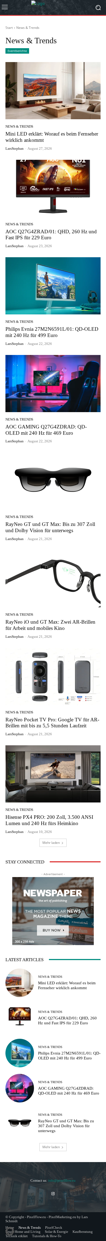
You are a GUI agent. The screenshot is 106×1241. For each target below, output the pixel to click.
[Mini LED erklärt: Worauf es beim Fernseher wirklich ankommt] (53, 90)
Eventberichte (17, 51)
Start (9, 27)
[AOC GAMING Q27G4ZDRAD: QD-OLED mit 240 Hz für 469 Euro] (53, 383)
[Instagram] (53, 1193)
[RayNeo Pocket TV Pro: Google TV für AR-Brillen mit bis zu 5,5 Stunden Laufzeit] (53, 676)
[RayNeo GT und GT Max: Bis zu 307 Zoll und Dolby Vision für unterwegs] (53, 481)
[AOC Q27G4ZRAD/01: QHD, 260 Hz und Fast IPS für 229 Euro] (53, 188)
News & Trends (19, 126)
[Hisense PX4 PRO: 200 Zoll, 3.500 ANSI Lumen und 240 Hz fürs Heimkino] (53, 773)
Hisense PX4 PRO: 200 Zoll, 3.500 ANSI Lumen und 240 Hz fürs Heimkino (49, 820)
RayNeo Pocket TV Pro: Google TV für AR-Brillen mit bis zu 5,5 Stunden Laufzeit (52, 723)
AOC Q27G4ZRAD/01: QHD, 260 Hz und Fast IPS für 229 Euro (51, 235)
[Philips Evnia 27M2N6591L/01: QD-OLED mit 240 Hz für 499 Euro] (53, 285)
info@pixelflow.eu (62, 1180)
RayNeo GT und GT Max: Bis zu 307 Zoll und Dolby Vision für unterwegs (50, 527)
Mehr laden (51, 842)
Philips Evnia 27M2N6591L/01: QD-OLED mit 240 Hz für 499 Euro (51, 332)
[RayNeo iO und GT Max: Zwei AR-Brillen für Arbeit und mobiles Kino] (53, 578)
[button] (10, 1231)
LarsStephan (14, 148)
